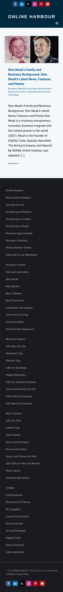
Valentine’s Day (14, 353)
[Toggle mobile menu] (57, 23)
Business (12, 88)
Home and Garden (16, 449)
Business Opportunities (19, 233)
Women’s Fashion (15, 339)
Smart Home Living (17, 314)
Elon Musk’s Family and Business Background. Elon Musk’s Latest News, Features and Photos (29, 76)
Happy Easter (13, 537)
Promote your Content (18, 219)
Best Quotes (13, 286)
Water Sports (13, 470)
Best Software (14, 293)
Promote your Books (17, 226)
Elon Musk (32, 88)
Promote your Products (19, 211)
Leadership (32, 91)
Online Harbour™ (21, 570)
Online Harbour (14, 190)
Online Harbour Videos (19, 247)
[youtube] (42, 583)
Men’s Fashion (14, 413)
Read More (13, 163)
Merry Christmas (15, 545)
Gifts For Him (13, 420)
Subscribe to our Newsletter (22, 254)
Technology (13, 94)
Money (41, 91)
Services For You (15, 204)
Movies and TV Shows (18, 502)
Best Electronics (15, 300)
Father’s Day (12, 427)
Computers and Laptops (19, 307)
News (47, 91)
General (11, 91)
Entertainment (44, 88)
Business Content (15, 264)
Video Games (13, 435)
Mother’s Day (13, 360)
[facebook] (8, 583)
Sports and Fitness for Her (21, 389)
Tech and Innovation (17, 272)
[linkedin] (15, 583)
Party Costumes (14, 523)
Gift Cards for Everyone (19, 396)
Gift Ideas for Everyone (19, 403)
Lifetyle (10, 487)
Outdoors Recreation (17, 477)
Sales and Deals (15, 552)
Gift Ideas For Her (16, 346)
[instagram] (28, 583)
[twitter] (22, 583)
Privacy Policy (23, 574)
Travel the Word (15, 322)
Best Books (12, 279)
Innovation (21, 91)
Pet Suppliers (13, 509)
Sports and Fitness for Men (21, 456)
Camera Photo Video (17, 516)
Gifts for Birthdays (16, 367)
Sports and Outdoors (18, 442)
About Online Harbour (18, 197)
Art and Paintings (16, 530)
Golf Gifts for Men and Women (23, 463)
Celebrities (22, 88)
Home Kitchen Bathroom (20, 329)
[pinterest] (35, 583)
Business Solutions (17, 240)
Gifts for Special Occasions (21, 382)
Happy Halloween (16, 374)
